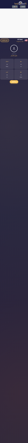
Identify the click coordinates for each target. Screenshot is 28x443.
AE (14, 6)
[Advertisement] (14, 23)
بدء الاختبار (14, 81)
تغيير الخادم (4, 40)
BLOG (23, 6)
